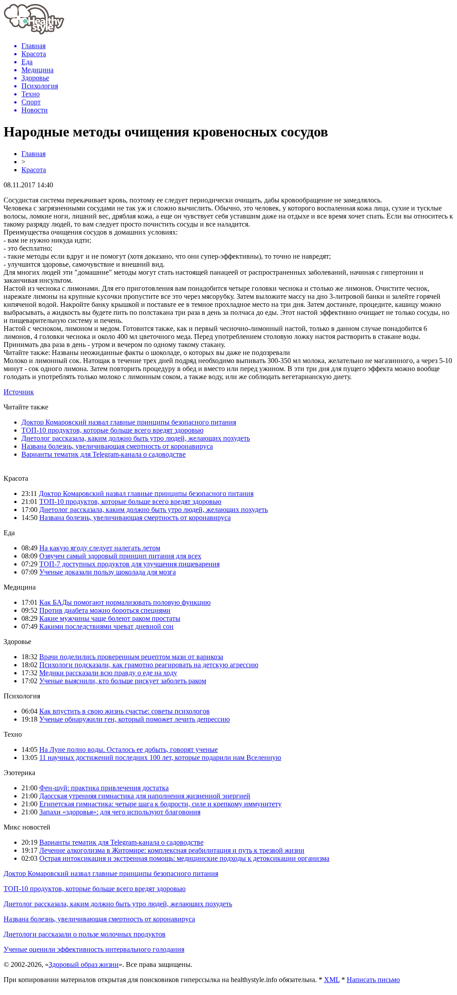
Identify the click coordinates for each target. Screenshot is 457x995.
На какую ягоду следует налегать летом (99, 548)
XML (332, 979)
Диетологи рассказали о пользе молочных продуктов (85, 934)
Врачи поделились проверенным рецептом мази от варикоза (131, 657)
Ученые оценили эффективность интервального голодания (94, 949)
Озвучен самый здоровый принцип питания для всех (120, 556)
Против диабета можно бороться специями (104, 610)
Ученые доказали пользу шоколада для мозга (107, 572)
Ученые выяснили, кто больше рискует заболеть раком (122, 681)
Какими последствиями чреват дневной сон (106, 626)
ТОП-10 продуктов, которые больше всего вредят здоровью (112, 430)
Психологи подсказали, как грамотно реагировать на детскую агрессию (148, 665)
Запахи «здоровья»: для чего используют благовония (119, 812)
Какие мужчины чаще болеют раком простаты (109, 618)
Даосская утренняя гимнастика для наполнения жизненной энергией (144, 796)
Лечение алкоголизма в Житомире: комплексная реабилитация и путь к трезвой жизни (171, 850)
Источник (19, 392)
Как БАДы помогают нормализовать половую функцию (125, 602)
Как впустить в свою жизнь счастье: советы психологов (124, 711)
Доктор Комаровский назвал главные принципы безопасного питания (128, 422)
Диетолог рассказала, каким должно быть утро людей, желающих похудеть (135, 438)
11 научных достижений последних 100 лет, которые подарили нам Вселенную (160, 757)
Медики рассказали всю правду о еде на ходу (108, 673)
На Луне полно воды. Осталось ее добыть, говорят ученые (128, 749)
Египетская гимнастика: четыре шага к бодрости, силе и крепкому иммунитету (160, 804)
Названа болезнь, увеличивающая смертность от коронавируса (117, 446)
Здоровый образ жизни (84, 964)
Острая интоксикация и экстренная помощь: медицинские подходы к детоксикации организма (184, 858)
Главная (33, 153)
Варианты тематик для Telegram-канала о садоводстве (103, 454)
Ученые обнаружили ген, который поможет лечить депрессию (134, 719)
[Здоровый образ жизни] (34, 32)
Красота (33, 169)
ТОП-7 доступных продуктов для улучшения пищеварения (129, 564)
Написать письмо (373, 979)
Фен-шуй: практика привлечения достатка (104, 788)
